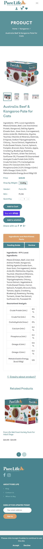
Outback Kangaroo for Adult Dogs (18, 431)
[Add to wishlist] (37, 411)
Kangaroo (24, 29)
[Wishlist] (26, 9)
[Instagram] (9, 480)
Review (31, 245)
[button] (36, 73)
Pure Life (22, 189)
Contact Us (10, 497)
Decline (27, 545)
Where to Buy (11, 501)
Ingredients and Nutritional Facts (21, 237)
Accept (16, 545)
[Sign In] (17, 9)
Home (14, 29)
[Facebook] (5, 480)
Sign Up (10, 521)
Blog (7, 494)
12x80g (23, 183)
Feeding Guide (13, 245)
